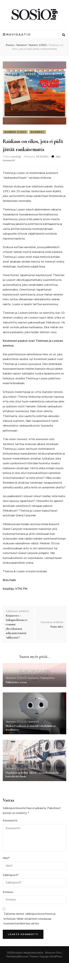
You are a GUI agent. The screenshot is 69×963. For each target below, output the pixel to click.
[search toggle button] (63, 35)
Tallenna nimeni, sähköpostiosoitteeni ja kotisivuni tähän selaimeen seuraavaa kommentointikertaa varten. (29, 919)
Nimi (6, 858)
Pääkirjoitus (47, 678)
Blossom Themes (28, 956)
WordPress (55, 956)
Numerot (37, 132)
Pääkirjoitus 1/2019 (16, 682)
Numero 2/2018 (16, 722)
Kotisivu (8, 892)
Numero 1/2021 (15, 132)
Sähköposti (11, 875)
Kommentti (10, 821)
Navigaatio (18, 34)
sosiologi (15, 156)
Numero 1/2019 (16, 678)
